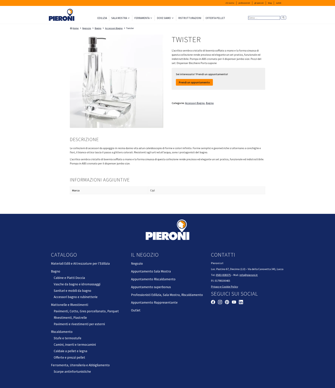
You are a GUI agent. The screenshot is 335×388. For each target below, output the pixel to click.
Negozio (86, 28)
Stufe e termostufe (67, 338)
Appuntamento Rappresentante (154, 302)
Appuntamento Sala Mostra (151, 271)
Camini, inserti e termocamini (75, 344)
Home (76, 28)
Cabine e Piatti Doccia (69, 278)
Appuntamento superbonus (151, 287)
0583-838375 (223, 275)
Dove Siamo (164, 18)
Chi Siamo (229, 3)
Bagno (98, 28)
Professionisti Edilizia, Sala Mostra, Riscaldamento (167, 295)
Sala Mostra (119, 18)
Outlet (278, 3)
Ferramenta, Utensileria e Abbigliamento (80, 365)
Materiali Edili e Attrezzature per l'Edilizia (80, 263)
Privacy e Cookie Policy (224, 286)
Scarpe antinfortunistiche (72, 371)
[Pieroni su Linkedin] (241, 302)
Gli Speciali (259, 3)
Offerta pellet (215, 18)
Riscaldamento (62, 332)
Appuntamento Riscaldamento (153, 279)
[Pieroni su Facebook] (213, 302)
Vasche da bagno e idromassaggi (77, 284)
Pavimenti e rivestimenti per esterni (79, 324)
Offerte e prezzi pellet (69, 357)
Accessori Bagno (114, 28)
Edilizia (102, 18)
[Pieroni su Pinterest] (227, 302)
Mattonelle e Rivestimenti (69, 305)
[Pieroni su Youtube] (234, 302)
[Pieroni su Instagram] (220, 302)
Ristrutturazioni (189, 18)
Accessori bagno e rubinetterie (76, 297)
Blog (270, 3)
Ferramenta (142, 18)
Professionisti (244, 3)
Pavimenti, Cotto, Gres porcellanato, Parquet (86, 311)
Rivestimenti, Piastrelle (70, 317)
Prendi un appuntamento (194, 82)
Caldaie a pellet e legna (70, 351)
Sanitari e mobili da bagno (72, 290)
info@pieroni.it (248, 275)
